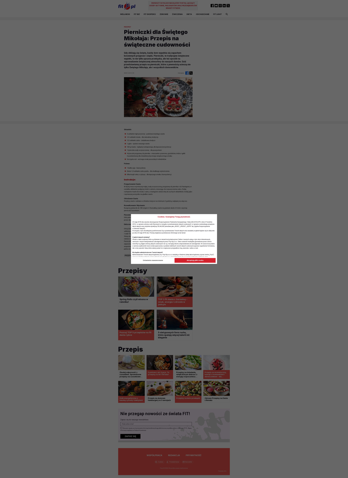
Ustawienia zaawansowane (153, 260)
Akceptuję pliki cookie (195, 260)
